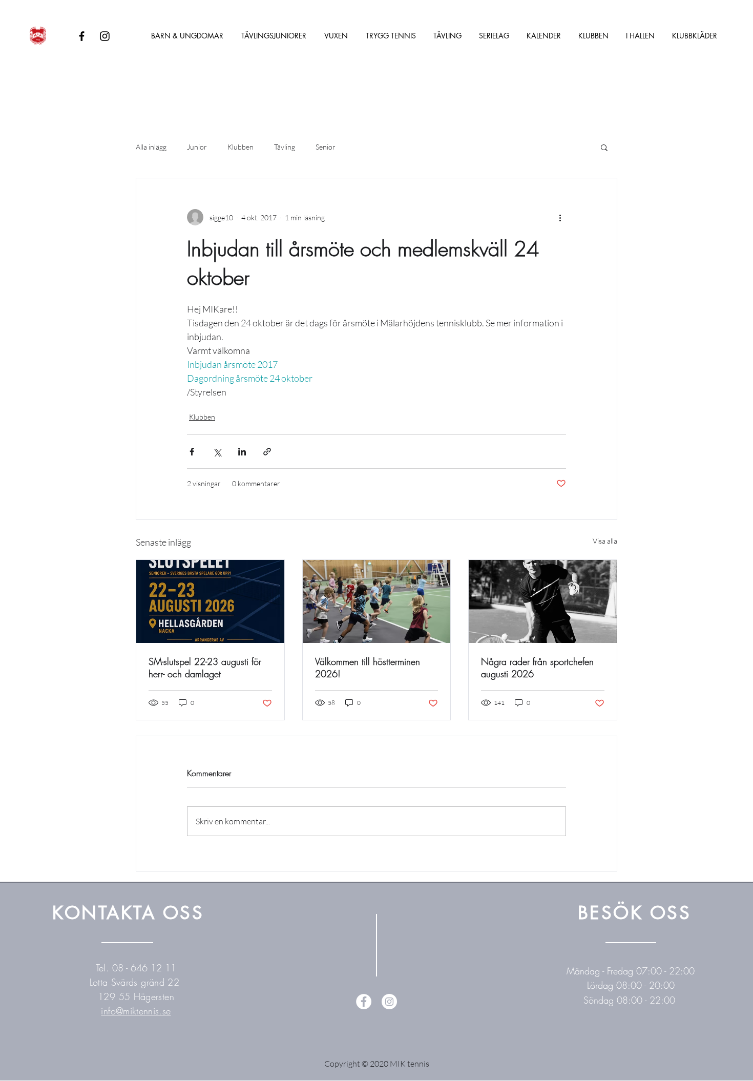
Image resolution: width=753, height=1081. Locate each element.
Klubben (240, 146)
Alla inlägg (151, 146)
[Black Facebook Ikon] (81, 36)
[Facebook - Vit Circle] (363, 1001)
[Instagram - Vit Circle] (389, 1001)
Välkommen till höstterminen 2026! (367, 667)
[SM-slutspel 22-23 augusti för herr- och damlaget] (210, 601)
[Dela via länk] (267, 451)
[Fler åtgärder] (560, 217)
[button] (604, 147)
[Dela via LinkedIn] (242, 451)
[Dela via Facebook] (192, 451)
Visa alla (605, 540)
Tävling (284, 146)
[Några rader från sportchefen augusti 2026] (543, 601)
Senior (326, 146)
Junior (197, 146)
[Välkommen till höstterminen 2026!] (377, 601)
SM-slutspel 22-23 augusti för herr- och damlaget (205, 667)
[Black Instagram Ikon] (104, 36)
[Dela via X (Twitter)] (217, 451)
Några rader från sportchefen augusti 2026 (537, 667)
